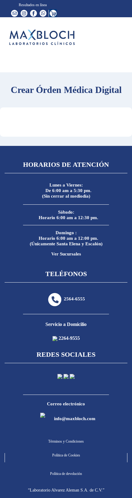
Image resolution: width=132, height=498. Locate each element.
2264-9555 (69, 338)
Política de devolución (66, 474)
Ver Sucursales (66, 253)
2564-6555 (74, 298)
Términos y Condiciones (66, 441)
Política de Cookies (66, 455)
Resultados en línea (32, 5)
